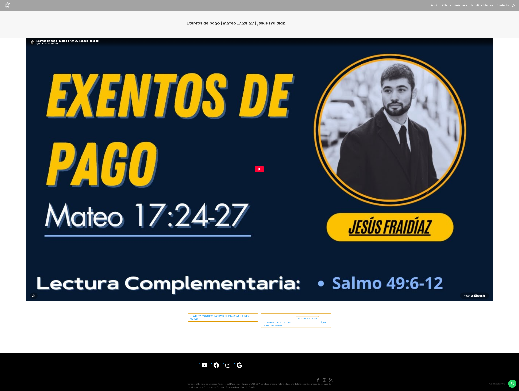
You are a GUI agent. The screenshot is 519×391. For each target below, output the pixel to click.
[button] (512, 384)
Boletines (461, 5)
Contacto (503, 5)
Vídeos (446, 5)
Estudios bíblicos (482, 5)
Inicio (435, 5)
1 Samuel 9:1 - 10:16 (307, 318)
